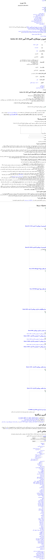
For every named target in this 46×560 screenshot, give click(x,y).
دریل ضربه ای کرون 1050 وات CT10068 (37, 409)
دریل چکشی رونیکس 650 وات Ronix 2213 (36, 388)
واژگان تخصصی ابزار (38, 18)
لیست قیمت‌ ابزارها (38, 19)
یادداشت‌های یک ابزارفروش (36, 20)
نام (45, 135)
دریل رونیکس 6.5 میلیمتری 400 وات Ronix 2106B (35, 341)
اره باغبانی (37, 455)
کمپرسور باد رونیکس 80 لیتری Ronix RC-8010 (35, 247)
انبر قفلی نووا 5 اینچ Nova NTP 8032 (38, 288)
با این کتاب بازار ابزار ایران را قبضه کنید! (31, 419)
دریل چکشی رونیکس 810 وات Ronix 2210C (36, 367)
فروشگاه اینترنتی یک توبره (12, 112)
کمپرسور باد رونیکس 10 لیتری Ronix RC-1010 (35, 226)
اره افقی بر (39, 463)
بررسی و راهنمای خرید (37, 16)
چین (37, 79)
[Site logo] (44, 0)
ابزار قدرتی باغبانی (38, 456)
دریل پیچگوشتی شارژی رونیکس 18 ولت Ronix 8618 (34, 309)
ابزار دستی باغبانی (38, 454)
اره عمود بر (39, 464)
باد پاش (40, 451)
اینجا (7, 428)
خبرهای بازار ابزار (38, 17)
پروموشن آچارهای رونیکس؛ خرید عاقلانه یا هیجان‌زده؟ (28, 417)
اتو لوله (40, 462)
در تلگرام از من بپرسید (28, 200)
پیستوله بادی (39, 452)
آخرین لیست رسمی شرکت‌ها (17, 176)
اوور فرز (40, 465)
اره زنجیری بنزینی (33, 460)
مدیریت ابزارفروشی (38, 21)
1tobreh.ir (42, 419)
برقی (37, 50)
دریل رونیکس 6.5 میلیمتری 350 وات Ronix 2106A (35, 346)
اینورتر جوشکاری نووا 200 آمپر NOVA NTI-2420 (37, 29)
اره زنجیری (37, 457)
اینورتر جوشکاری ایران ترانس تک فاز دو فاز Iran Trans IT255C (34, 32)
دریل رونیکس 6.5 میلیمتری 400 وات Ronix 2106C (35, 336)
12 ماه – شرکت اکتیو (34, 82)
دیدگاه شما (43, 133)
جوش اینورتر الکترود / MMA (32, 27)
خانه (45, 27)
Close (45, 440)
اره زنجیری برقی (34, 459)
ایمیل (44, 137)
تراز (41, 447)
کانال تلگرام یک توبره (13, 114)
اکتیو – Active (35, 44)
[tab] (42, 85)
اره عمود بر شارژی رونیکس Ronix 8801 (37, 330)
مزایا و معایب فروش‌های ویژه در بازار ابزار (10, 421)
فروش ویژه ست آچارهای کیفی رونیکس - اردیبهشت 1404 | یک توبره (31, 421)
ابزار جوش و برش (40, 27)
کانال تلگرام (20, 174)
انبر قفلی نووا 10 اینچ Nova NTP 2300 (37, 268)
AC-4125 (36, 47)
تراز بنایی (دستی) (36, 448)
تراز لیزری (37, 449)
